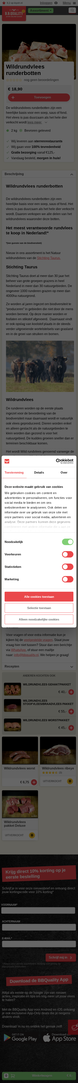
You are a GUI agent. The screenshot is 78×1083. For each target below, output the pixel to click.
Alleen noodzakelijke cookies (39, 619)
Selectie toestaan (39, 608)
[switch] (67, 554)
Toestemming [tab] (14, 472)
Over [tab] (64, 472)
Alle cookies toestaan (39, 596)
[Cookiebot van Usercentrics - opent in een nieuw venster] (56, 461)
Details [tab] (39, 472)
